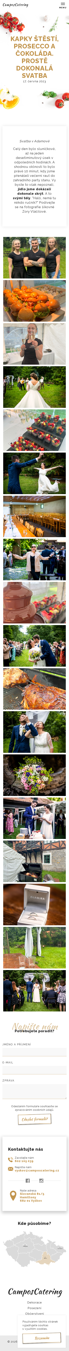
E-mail (7, 1062)
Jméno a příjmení (16, 1044)
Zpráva (8, 1080)
